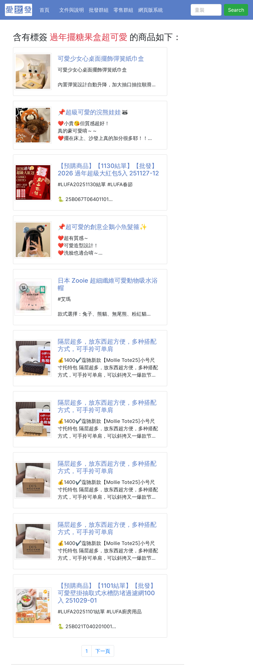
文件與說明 (71, 10)
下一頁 (102, 651)
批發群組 (99, 10)
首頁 (48, 9)
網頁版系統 (150, 10)
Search (236, 10)
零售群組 (123, 10)
